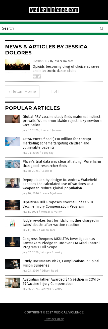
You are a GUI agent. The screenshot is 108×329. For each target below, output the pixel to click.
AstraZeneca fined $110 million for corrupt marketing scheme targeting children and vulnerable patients (57, 143)
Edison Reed (50, 270)
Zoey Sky (47, 152)
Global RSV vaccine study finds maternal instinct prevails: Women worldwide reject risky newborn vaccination (62, 121)
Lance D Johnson (51, 130)
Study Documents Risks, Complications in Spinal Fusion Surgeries (61, 263)
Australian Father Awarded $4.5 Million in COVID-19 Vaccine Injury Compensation (61, 281)
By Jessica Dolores (61, 61)
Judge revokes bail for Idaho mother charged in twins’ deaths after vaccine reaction (61, 222)
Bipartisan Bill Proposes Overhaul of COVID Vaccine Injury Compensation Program (58, 204)
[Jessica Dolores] (54, 12)
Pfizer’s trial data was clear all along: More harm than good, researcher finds (62, 163)
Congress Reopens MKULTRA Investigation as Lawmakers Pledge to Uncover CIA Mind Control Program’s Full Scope (61, 243)
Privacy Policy (54, 319)
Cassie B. (46, 171)
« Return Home (22, 91)
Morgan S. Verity (51, 211)
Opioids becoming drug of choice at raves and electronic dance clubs (66, 68)
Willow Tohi (48, 230)
